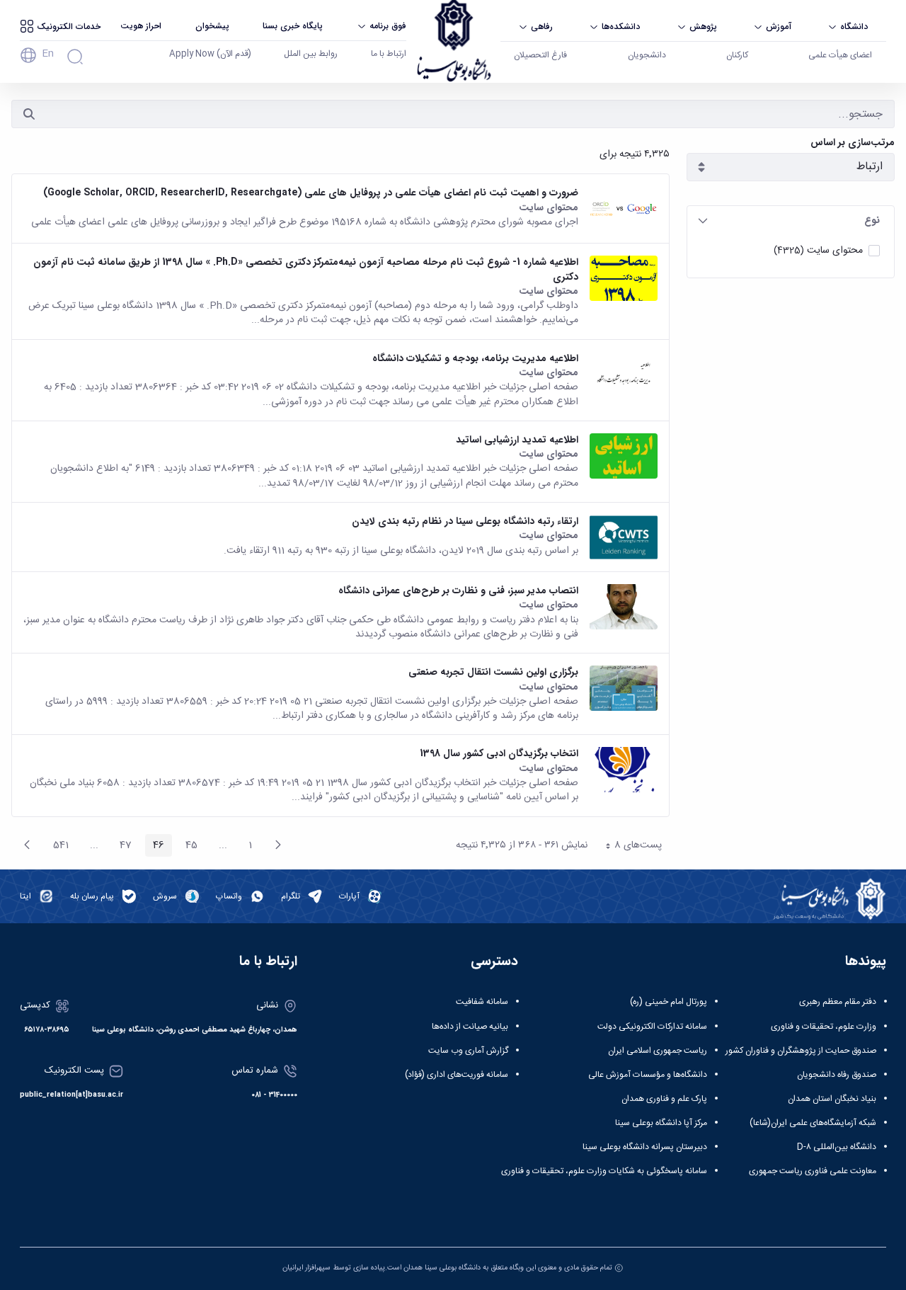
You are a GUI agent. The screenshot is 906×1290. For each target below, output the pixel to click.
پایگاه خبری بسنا (293, 26)
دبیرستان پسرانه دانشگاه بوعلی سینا (645, 1147)
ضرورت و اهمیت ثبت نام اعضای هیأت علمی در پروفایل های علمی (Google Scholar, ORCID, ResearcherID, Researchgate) (310, 192)
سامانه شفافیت (482, 1002)
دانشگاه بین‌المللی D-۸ (836, 1147)
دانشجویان (647, 55)
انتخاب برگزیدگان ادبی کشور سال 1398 (499, 753)
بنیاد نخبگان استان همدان (832, 1099)
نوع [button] (872, 220)
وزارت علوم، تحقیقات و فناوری (823, 1027)
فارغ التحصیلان (540, 55)
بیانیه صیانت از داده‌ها (470, 1027)
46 (154, 847)
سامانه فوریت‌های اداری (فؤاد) (456, 1075)
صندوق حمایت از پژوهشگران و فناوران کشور (801, 1051)
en (48, 53)
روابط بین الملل (311, 54)
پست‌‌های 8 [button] (628, 847)
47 (122, 847)
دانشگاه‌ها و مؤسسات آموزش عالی (647, 1075)
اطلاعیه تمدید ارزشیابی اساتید (517, 440)
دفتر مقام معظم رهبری (837, 1002)
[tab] (790, 220)
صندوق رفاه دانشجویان (836, 1075)
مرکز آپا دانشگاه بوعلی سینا (661, 1123)
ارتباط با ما (388, 54)
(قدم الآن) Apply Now (210, 54)
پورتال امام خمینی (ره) (668, 1002)
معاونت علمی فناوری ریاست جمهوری (812, 1171)
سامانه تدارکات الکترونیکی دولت (652, 1027)
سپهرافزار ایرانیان (306, 1268)
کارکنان (737, 55)
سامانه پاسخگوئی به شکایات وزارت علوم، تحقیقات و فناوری (604, 1171)
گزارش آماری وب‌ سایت (468, 1051)
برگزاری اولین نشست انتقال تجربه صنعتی (493, 672)
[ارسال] (29, 114)
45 (187, 847)
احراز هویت (140, 26)
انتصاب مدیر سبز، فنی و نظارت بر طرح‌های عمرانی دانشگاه (458, 590)
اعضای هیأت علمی (840, 55)
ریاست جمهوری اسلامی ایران (657, 1051)
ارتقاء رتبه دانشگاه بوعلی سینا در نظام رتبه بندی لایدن (465, 521)
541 (57, 847)
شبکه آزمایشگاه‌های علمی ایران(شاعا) (813, 1123)
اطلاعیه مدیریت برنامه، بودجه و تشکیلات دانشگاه (475, 358)
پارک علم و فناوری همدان (664, 1099)
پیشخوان (212, 26)
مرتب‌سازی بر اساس (852, 142)
